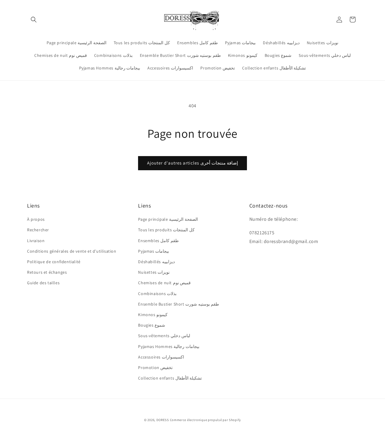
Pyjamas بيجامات (153, 251)
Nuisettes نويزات (154, 272)
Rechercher (38, 229)
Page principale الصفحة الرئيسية (168, 219)
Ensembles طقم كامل (158, 240)
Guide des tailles (43, 282)
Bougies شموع (151, 325)
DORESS (162, 420)
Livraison (36, 240)
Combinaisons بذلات (157, 293)
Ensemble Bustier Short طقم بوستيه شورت (178, 304)
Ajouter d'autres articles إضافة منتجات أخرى (192, 163)
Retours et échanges (47, 272)
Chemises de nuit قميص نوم (164, 282)
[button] (33, 19)
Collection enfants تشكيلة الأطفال (170, 378)
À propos (36, 219)
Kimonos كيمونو (153, 314)
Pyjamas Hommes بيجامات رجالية (168, 346)
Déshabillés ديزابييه (156, 261)
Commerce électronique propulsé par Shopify (205, 420)
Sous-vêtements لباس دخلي (164, 335)
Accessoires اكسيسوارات (161, 357)
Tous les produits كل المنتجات (166, 229)
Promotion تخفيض (155, 367)
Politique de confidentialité (54, 261)
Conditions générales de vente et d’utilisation (71, 251)
